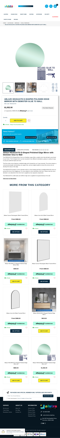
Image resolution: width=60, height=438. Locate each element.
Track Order (6, 410)
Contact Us (18, 412)
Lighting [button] (6, 14)
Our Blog (18, 410)
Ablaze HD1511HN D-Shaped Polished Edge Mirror (44, 314)
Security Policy (31, 414)
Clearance (55, 16)
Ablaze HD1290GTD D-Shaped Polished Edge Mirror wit (16, 363)
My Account (6, 408)
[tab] (9, 150)
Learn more (30, 110)
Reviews (35, 150)
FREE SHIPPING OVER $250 (12, 141)
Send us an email (31, 137)
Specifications (23, 150)
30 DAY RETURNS (42, 141)
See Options (16, 231)
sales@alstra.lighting (48, 415)
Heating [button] (31, 14)
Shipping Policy (32, 416)
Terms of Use (31, 408)
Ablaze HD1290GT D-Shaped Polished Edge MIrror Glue (16, 264)
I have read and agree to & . (20, 398)
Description (9, 150)
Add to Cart (18, 120)
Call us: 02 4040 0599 (9, 137)
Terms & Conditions (21, 398)
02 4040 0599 (46, 411)
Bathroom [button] (39, 14)
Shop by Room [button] (7, 19)
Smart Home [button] (23, 14)
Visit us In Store (51, 137)
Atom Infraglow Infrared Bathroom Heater (15, 431)
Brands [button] (16, 19)
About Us (18, 408)
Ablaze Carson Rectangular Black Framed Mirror (44, 263)
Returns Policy (31, 412)
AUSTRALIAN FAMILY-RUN (28, 141)
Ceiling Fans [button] (14, 14)
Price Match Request (48, 107)
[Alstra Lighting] (9, 6)
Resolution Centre (7, 412)
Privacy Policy (29, 398)
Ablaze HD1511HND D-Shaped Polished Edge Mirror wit (44, 363)
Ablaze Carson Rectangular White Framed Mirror (16, 215)
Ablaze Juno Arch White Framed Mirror (44, 215)
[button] (29, 121)
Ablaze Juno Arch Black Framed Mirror (15, 313)
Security (47, 14)
